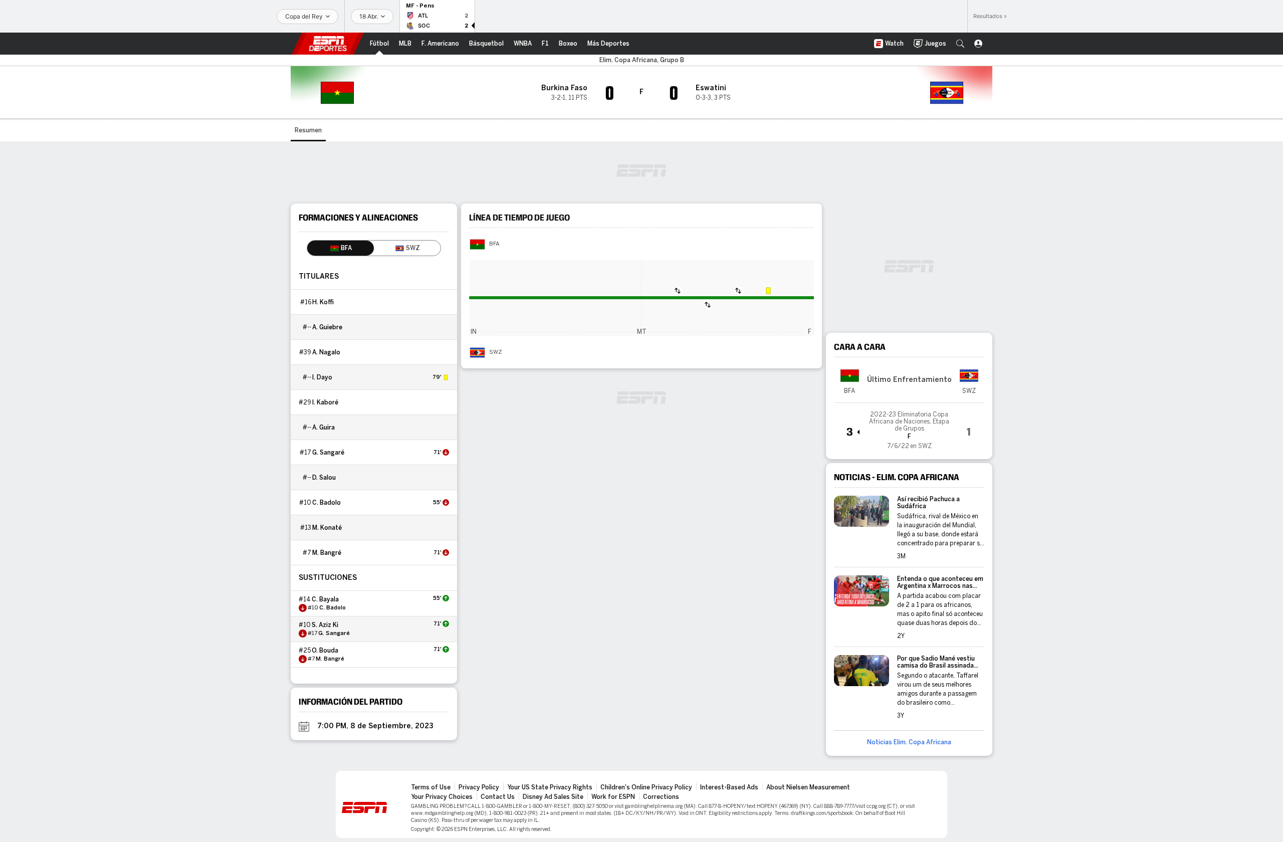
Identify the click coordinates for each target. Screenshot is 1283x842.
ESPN (328, 44)
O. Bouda (325, 650)
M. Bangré (326, 552)
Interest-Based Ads (729, 787)
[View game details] (909, 427)
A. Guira (323, 427)
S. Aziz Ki (325, 624)
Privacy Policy (479, 787)
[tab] (340, 248)
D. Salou (324, 477)
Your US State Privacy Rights (549, 787)
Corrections (661, 796)
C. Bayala (325, 599)
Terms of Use (431, 787)
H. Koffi (323, 302)
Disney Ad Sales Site (553, 796)
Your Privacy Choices (442, 796)
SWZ (495, 352)
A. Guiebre (327, 327)
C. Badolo (326, 502)
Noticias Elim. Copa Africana (909, 742)
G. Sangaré (328, 452)
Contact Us (498, 796)
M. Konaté (327, 527)
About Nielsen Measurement (808, 787)
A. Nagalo (326, 352)
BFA (494, 244)
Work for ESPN (613, 796)
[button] (960, 44)
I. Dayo (322, 377)
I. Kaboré (325, 402)
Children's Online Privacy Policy (646, 787)
